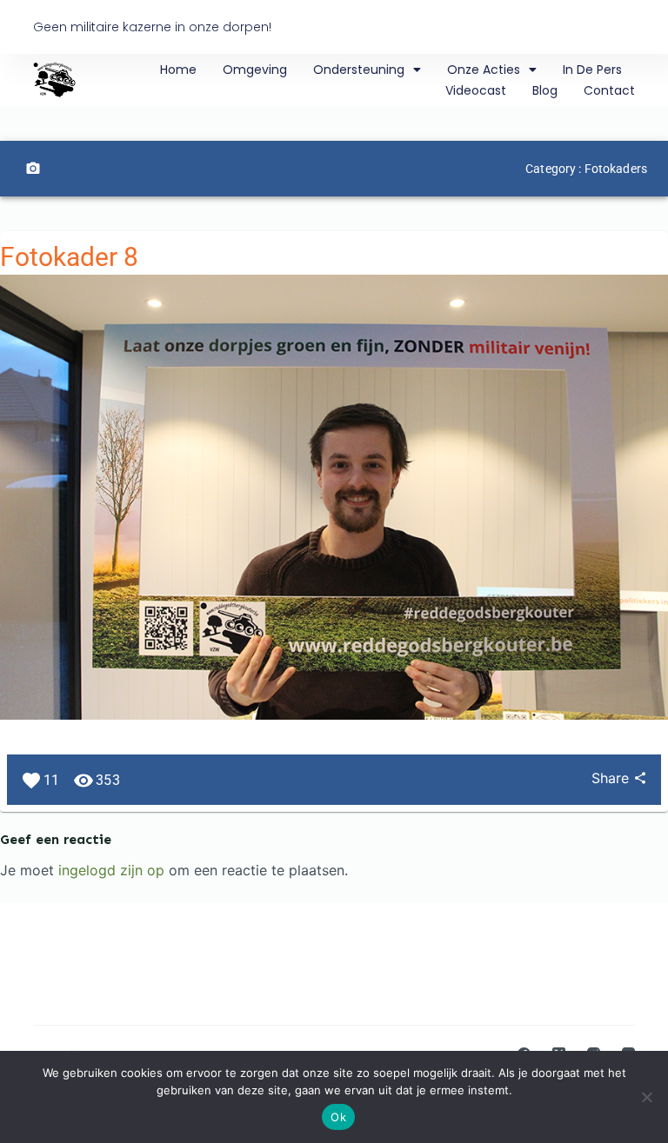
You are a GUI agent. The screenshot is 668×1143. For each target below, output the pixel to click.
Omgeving (255, 69)
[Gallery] (33, 168)
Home (178, 69)
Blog (545, 90)
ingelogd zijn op (111, 870)
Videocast (475, 90)
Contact (609, 90)
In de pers (592, 69)
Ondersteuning (358, 69)
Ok (338, 1117)
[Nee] (646, 1097)
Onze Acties (483, 69)
